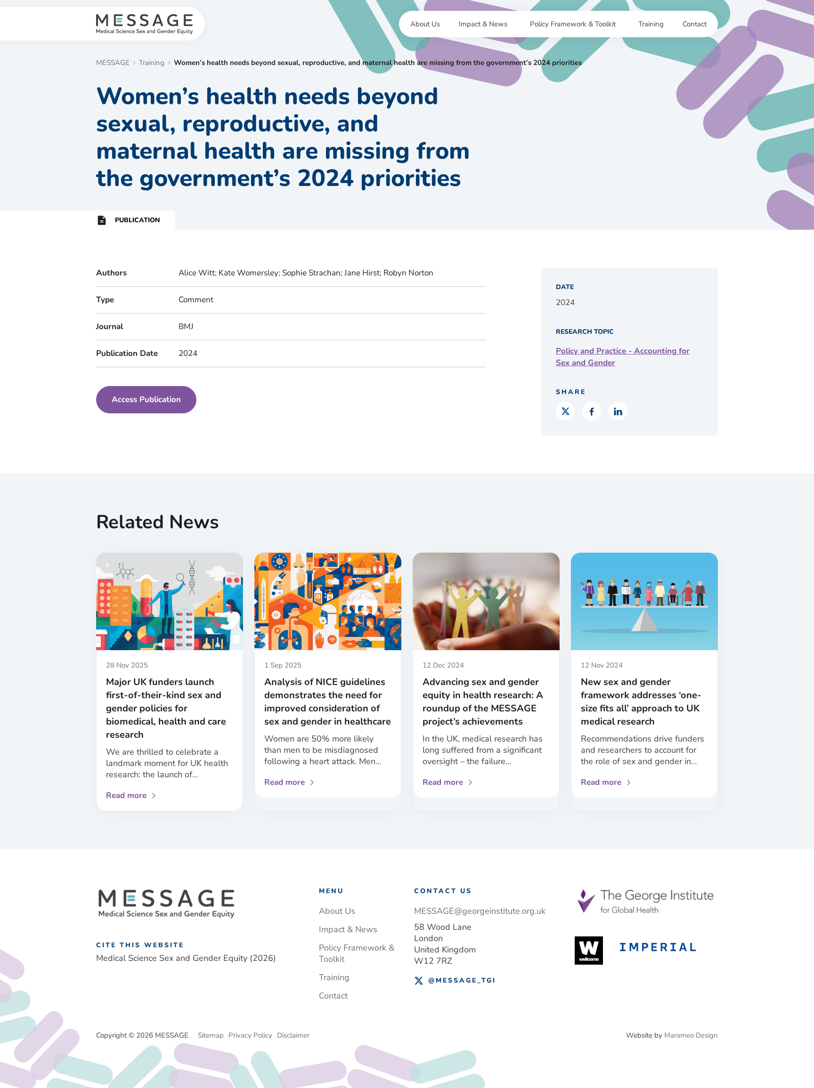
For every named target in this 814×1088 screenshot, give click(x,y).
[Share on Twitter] (565, 411)
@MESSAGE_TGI (462, 980)
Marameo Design (691, 1035)
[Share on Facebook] (591, 411)
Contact (695, 24)
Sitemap (211, 1035)
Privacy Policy (250, 1035)
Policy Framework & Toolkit (573, 24)
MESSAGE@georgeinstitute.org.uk (479, 911)
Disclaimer (293, 1035)
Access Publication (146, 399)
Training (651, 24)
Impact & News (483, 24)
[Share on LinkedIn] (618, 411)
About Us (425, 24)
